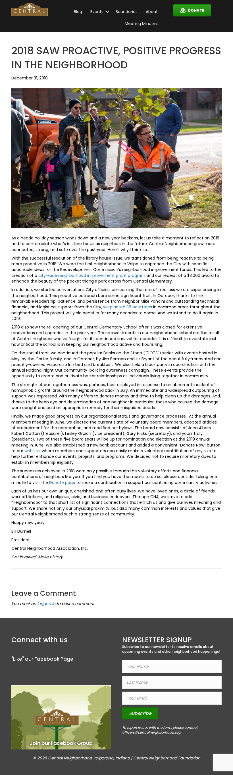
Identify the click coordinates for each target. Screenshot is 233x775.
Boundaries (127, 11)
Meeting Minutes (141, 23)
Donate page (62, 482)
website (32, 451)
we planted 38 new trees (127, 307)
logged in (46, 603)
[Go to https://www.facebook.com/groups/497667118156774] (61, 717)
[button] (107, 12)
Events (96, 11)
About (152, 11)
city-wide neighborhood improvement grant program (91, 275)
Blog (78, 11)
